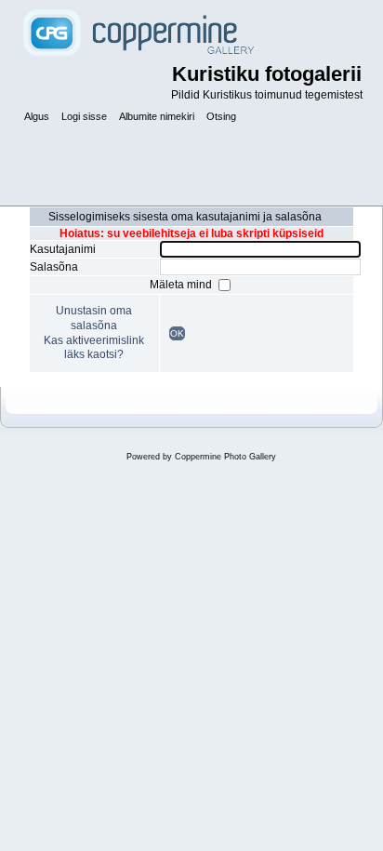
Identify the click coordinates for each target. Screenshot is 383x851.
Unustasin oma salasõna (94, 318)
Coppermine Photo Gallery (225, 456)
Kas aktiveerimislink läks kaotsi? (94, 348)
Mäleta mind (182, 284)
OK (177, 333)
